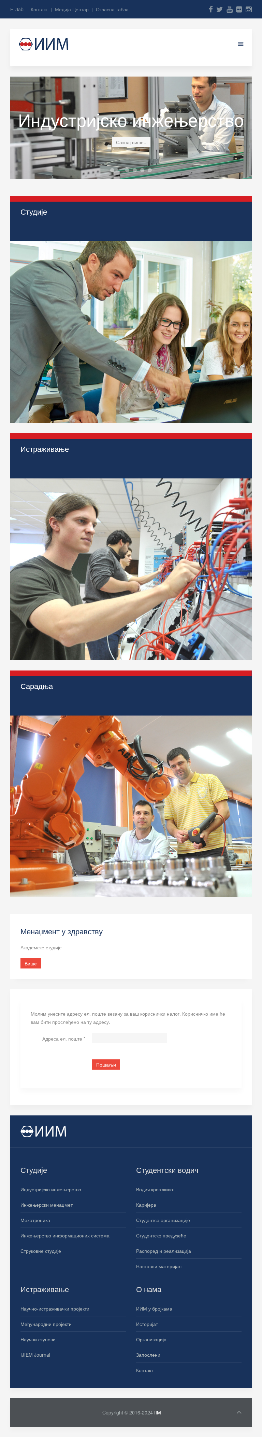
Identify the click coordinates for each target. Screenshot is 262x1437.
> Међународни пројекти (48, 483)
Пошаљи (106, 1064)
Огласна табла (112, 9)
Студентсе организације (163, 1220)
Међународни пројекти (46, 1323)
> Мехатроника (37, 261)
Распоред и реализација (163, 1250)
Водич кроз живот (155, 1189)
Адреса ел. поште (63, 1038)
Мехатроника (136, 170)
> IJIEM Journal (37, 514)
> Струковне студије (42, 292)
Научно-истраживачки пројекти (54, 1308)
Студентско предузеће (161, 1235)
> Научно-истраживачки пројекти (56, 468)
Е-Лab (17, 9)
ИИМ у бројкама (154, 1308)
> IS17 (27, 529)
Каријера (146, 1204)
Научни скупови (38, 1339)
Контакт (39, 9)
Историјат (147, 1323)
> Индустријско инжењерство (52, 231)
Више (31, 312)
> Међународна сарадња (48, 705)
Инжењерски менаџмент (129, 171)
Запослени (148, 1354)
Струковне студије (40, 1250)
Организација (151, 1339)
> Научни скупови (40, 499)
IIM (157, 1412)
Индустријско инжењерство (121, 171)
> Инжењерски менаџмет (48, 246)
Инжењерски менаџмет (46, 1204)
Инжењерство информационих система (65, 1235)
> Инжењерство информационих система (67, 277)
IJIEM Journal (35, 1354)
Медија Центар (72, 9)
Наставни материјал (158, 1266)
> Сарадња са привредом (49, 720)
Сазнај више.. (131, 142)
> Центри (30, 736)
